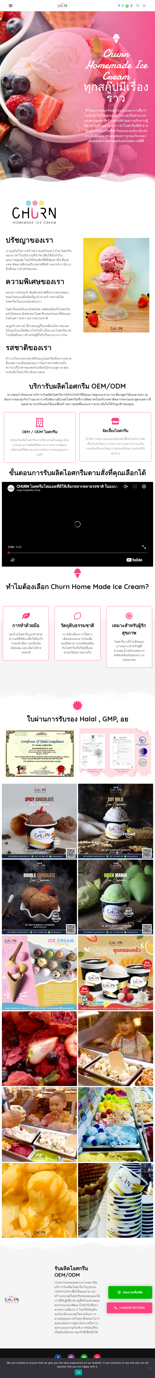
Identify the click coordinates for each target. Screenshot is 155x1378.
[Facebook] (119, 5)
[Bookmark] (144, 5)
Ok (78, 1372)
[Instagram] (123, 5)
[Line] (127, 5)
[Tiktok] (131, 5)
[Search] (138, 5)
